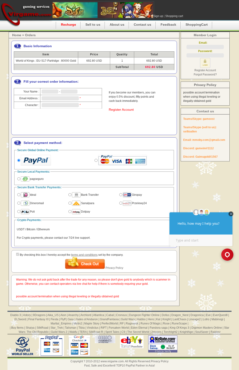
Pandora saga (159, 327)
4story (27, 315)
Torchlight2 (171, 332)
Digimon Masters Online (206, 327)
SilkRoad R (96, 332)
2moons (156, 332)
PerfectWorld (110, 323)
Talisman (70, 327)
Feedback (168, 24)
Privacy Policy (114, 268)
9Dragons (39, 315)
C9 (123, 332)
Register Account (121, 109)
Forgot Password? (205, 74)
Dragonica (197, 315)
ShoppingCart (197, 24)
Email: (205, 42)
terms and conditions (84, 254)
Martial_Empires (61, 323)
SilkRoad (42, 327)
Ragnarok (132, 323)
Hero (151, 319)
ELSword (20, 319)
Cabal (110, 315)
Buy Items (17, 327)
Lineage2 (195, 319)
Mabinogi (217, 319)
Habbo (141, 319)
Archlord (86, 315)
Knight (166, 319)
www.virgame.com (112, 361)
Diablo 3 (15, 315)
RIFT (104, 327)
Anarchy (73, 315)
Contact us (142, 24)
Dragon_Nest (179, 315)
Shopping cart (174, 16)
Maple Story (91, 323)
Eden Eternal (139, 327)
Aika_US (53, 315)
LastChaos (179, 319)
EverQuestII (220, 315)
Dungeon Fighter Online (144, 315)
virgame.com (26, 14)
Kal (158, 319)
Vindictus (92, 327)
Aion (63, 315)
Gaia (71, 319)
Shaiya (30, 327)
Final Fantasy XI (38, 319)
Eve (208, 315)
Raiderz (216, 332)
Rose (166, 323)
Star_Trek (56, 327)
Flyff (63, 319)
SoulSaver (201, 332)
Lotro (206, 319)
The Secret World (138, 332)
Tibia (81, 327)
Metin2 (78, 323)
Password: (205, 51)
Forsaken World (119, 327)
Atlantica (98, 315)
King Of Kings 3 (179, 327)
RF (122, 323)
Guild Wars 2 (59, 332)
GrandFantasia (109, 319)
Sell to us (92, 24)
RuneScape (179, 323)
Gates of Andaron (87, 319)
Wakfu (73, 332)
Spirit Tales (112, 332)
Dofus (165, 315)
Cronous (121, 315)
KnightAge (186, 332)
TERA (83, 332)
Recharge (68, 24)
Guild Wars (128, 319)
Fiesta (54, 319)
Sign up (158, 16)
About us (117, 24)
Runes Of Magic (151, 323)
